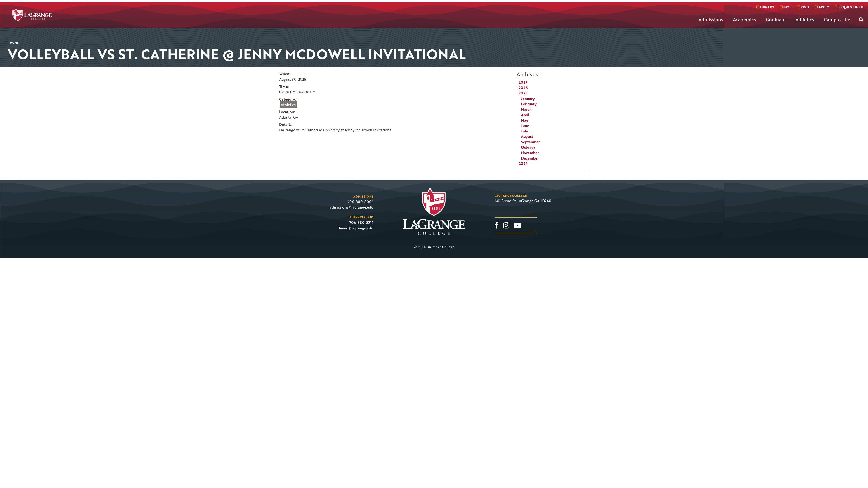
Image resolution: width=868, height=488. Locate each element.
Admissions (710, 19)
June (525, 125)
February (529, 104)
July (524, 131)
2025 (523, 93)
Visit (804, 7)
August (527, 136)
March (526, 109)
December (530, 158)
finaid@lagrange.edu (356, 228)
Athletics (804, 19)
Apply (823, 7)
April (525, 114)
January (528, 98)
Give (787, 7)
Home (14, 42)
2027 (523, 82)
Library (766, 7)
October (528, 147)
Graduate (775, 19)
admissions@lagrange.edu (351, 207)
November (530, 152)
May (524, 120)
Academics (744, 19)
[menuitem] (710, 23)
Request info (850, 7)
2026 (523, 87)
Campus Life (837, 19)
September (530, 142)
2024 (523, 163)
